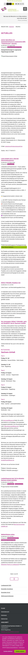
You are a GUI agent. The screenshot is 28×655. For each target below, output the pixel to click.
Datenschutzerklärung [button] (12, 647)
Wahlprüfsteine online (8, 534)
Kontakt (3, 608)
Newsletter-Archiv (5, 592)
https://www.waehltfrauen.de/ (11, 426)
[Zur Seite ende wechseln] (16, 579)
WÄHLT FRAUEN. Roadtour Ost (10, 282)
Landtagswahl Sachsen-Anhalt (8, 540)
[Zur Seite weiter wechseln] (12, 579)
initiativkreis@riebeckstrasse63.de (13, 146)
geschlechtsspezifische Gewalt (14, 47)
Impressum (4, 615)
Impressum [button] (22, 647)
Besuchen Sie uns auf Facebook (14, 0)
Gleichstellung (11, 164)
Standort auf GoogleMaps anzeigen (10, 631)
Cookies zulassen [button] (20, 651)
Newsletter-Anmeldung (7, 589)
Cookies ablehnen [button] (8, 651)
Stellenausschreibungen (7, 596)
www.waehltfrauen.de (8, 420)
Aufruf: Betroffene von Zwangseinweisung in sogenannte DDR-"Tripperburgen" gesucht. (13, 41)
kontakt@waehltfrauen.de (7, 460)
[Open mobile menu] (25, 9)
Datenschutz (4, 618)
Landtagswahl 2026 (6, 585)
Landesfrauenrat (19, 484)
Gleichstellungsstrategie (13, 538)
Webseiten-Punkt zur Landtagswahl (10, 564)
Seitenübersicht (5, 611)
